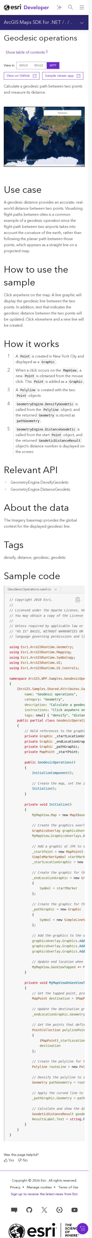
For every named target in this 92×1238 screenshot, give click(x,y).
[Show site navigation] (81, 7)
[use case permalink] (45, 191)
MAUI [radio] (24, 65)
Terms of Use (68, 1187)
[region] (44, 867)
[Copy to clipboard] (78, 599)
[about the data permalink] (73, 509)
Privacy (15, 1187)
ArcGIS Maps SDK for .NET (32, 22)
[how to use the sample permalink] (39, 283)
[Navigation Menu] (82, 1228)
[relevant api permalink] (61, 471)
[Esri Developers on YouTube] (74, 1209)
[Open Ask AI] (59, 7)
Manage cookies (39, 1187)
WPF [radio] (53, 65)
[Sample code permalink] (66, 577)
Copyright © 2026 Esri (29, 1180)
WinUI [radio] (38, 65)
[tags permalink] (27, 546)
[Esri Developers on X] (44, 1209)
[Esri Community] (14, 1209)
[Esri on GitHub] (29, 1209)
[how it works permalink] (63, 345)
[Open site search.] (70, 7)
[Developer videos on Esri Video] (59, 1209)
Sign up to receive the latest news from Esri (44, 1194)
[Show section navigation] (81, 22)
